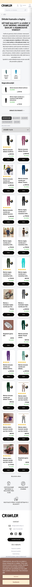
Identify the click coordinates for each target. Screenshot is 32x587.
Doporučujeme (7, 118)
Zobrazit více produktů (16, 110)
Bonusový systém (16, 551)
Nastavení (16, 576)
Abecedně (16, 122)
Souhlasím (16, 582)
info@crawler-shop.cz (18, 525)
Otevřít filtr (8, 130)
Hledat (25, 10)
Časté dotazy (16, 554)
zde (4, 572)
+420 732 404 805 (18, 529)
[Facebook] (11, 533)
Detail (8, 159)
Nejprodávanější (7, 122)
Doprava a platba (16, 548)
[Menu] (30, 5)
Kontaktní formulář (16, 539)
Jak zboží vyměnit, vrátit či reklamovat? (16, 556)
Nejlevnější (16, 118)
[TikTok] (19, 533)
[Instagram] (15, 533)
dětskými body (16, 59)
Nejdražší (24, 118)
